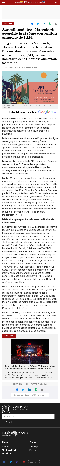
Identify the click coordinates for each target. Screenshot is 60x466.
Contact (6, 446)
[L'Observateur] (19, 2)
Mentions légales (10, 450)
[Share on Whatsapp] (50, 24)
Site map (33, 446)
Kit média (6, 453)
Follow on (23, 112)
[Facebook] (4, 462)
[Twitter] (11, 462)
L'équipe (33, 450)
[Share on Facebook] (32, 24)
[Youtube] (24, 462)
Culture (8, 23)
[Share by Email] (56, 24)
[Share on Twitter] (38, 24)
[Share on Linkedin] (44, 24)
